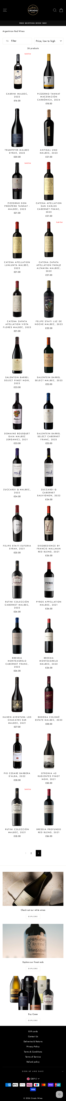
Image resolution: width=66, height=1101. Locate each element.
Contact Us (33, 1036)
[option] (33, 23)
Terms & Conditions (33, 1051)
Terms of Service (33, 1056)
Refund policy (33, 1061)
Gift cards (33, 1031)
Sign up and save (33, 1071)
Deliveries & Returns (33, 1041)
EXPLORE (33, 916)
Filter (13, 41)
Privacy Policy (33, 1046)
